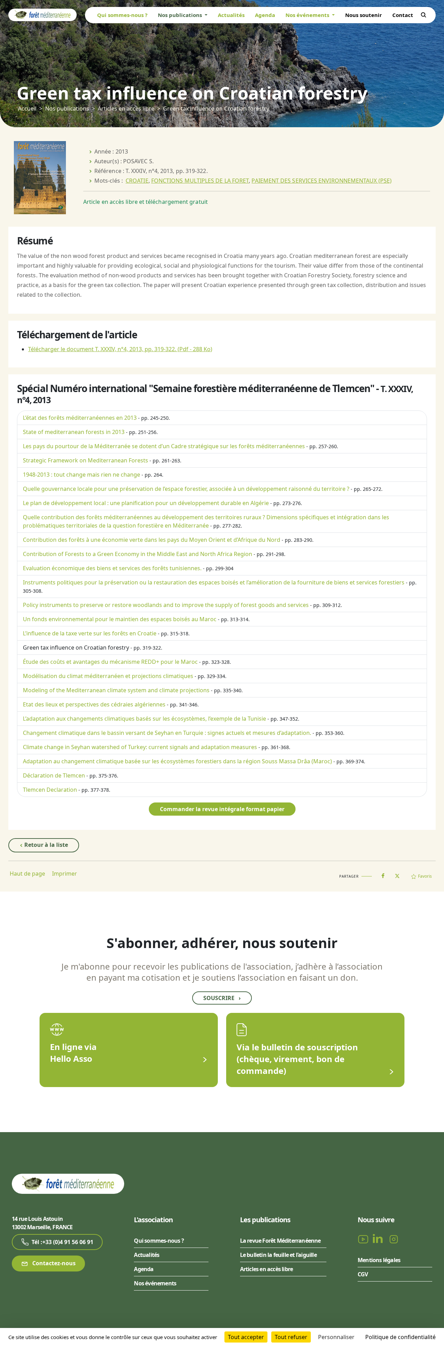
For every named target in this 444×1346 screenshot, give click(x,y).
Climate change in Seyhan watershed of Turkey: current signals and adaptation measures (140, 747)
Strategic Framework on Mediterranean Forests (85, 460)
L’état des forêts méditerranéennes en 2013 (80, 418)
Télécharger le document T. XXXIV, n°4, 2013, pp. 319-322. (120, 349)
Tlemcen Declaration (50, 789)
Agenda (265, 14)
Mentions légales (379, 1260)
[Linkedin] (379, 1239)
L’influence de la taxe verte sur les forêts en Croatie (89, 633)
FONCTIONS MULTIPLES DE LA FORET (200, 180)
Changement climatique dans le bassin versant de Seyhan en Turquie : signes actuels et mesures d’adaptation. (167, 733)
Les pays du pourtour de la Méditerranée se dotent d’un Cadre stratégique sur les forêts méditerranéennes (164, 446)
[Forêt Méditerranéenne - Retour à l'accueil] (42, 14)
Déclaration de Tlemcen (54, 775)
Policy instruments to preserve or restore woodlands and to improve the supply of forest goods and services (166, 605)
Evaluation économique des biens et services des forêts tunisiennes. (112, 568)
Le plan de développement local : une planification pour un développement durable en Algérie (146, 503)
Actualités (231, 14)
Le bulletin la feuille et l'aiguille (278, 1255)
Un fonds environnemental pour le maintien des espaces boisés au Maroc (119, 619)
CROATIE (137, 180)
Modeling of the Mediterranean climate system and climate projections (116, 690)
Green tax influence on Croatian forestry (76, 647)
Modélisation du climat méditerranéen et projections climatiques (108, 676)
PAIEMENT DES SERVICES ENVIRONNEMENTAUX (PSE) (321, 180)
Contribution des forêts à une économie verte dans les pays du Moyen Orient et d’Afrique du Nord (151, 540)
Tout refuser (291, 1337)
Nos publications (67, 108)
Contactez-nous (53, 1263)
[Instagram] (393, 1239)
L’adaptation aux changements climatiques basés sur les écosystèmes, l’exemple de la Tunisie (144, 718)
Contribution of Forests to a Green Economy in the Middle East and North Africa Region (137, 554)
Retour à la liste (45, 845)
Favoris (425, 876)
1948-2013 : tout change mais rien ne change (81, 474)
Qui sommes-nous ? (122, 14)
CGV (363, 1274)
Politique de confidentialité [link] (400, 1337)
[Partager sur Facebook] (383, 874)
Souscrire (222, 998)
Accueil (27, 108)
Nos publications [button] (180, 14)
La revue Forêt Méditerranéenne (280, 1240)
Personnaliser (336, 1337)
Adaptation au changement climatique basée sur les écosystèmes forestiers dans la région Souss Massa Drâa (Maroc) (177, 761)
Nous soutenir (363, 14)
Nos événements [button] (308, 14)
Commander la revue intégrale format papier (222, 809)
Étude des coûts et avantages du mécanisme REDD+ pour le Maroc (110, 662)
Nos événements (155, 1283)
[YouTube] (364, 1239)
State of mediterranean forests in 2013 (74, 432)
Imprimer (64, 873)
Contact (402, 14)
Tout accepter (246, 1337)
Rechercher (423, 15)
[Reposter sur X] (397, 873)
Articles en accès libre (126, 108)
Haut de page (27, 873)
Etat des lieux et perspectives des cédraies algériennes (94, 704)
